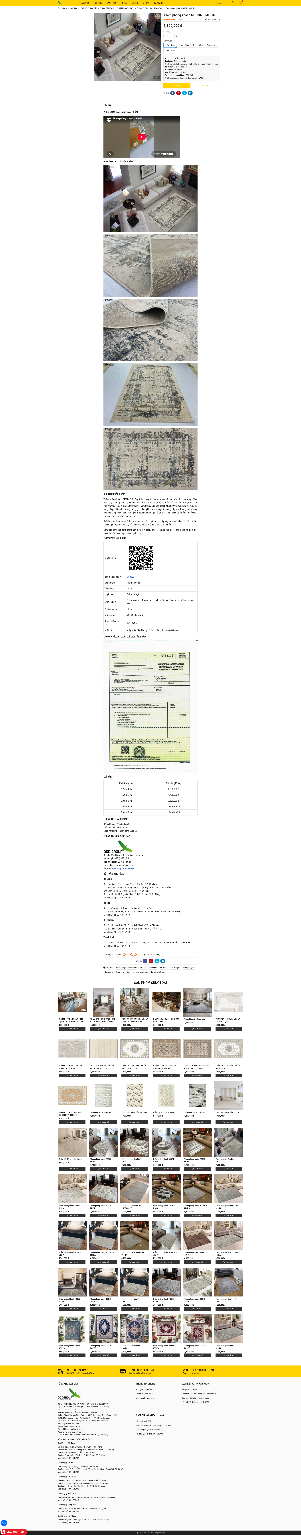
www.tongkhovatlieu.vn (123, 868)
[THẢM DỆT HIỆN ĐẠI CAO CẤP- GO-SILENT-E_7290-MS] (197, 1048)
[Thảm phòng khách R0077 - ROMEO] (72, 1328)
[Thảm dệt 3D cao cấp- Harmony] (134, 1095)
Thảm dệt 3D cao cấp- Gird (101, 1112)
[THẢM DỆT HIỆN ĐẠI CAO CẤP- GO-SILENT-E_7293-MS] (166, 1048)
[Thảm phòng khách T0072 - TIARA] (166, 1282)
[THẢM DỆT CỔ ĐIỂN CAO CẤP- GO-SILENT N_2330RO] (72, 1095)
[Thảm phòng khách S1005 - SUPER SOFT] (134, 1188)
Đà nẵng (163, 967)
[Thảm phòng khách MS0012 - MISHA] (103, 1235)
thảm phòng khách (158, 972)
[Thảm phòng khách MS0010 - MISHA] (166, 1235)
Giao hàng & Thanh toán (145, 1398)
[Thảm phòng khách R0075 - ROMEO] (134, 1328)
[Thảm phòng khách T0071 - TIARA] (134, 1282)
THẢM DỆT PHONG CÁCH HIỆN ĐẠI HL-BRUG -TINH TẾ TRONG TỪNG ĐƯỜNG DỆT (102, 1021)
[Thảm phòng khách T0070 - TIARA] (103, 1282)
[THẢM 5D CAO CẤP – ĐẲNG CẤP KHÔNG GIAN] (166, 1002)
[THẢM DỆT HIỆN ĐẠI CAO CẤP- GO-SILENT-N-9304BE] (103, 1048)
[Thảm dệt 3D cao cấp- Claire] (228, 1095)
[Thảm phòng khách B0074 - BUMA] (166, 1142)
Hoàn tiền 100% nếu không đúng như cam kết (199, 1394)
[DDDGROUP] (66, 3)
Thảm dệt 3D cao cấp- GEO (163, 1112)
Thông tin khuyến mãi (144, 1389)
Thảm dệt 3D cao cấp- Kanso (70, 1159)
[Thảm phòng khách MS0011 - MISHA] (134, 1235)
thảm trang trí (174, 967)
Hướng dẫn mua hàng (144, 1394)
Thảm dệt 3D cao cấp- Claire (227, 1112)
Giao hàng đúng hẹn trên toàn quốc (195, 1398)
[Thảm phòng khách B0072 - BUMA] (228, 1142)
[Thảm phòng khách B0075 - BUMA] (134, 1142)
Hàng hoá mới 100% (189, 1389)
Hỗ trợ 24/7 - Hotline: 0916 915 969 (195, 1402)
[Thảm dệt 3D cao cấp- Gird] (103, 1095)
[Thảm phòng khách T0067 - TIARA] (197, 1235)
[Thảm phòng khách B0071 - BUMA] (72, 1188)
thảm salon (109, 972)
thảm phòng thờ (189, 967)
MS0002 (143, 967)
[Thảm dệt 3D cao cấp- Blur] (197, 1095)
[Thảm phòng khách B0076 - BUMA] (103, 1142)
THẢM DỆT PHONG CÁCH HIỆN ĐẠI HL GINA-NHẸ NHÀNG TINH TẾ (71, 1021)
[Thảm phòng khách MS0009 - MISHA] (228, 1328)
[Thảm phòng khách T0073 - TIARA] (197, 1282)
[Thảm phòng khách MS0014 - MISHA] (228, 1188)
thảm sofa (120, 972)
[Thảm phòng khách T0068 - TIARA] (228, 1235)
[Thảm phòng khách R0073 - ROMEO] (197, 1328)
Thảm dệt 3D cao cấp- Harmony (134, 1112)
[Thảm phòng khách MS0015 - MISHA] (197, 1188)
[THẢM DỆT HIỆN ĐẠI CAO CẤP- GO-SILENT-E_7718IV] (134, 1048)
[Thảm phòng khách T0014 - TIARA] (166, 1188)
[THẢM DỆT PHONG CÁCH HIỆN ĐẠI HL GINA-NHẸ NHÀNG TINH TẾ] (72, 1002)
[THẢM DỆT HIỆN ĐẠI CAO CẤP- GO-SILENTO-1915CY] (228, 1048)
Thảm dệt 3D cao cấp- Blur (195, 1112)
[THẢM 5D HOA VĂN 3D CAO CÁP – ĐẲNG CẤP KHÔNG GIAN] (134, 1002)
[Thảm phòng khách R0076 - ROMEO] (103, 1328)
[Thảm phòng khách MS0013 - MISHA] (72, 1235)
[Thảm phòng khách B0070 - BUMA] (103, 1188)
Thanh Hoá (153, 967)
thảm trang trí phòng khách (137, 972)
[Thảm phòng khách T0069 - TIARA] (72, 1282)
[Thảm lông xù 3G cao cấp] (197, 1002)
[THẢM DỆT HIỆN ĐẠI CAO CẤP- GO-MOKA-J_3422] (228, 1002)
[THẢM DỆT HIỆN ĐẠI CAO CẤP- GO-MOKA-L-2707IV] (72, 1048)
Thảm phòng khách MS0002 (126, 967)
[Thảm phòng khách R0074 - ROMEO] (166, 1328)
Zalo (4, 1523)
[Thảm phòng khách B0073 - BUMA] (197, 1142)
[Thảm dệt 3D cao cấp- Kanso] (72, 1142)
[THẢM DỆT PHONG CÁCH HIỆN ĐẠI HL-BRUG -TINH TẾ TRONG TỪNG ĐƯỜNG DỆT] (103, 1002)
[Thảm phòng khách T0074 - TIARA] (228, 1282)
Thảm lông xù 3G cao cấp (194, 1019)
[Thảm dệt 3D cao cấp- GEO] (166, 1095)
